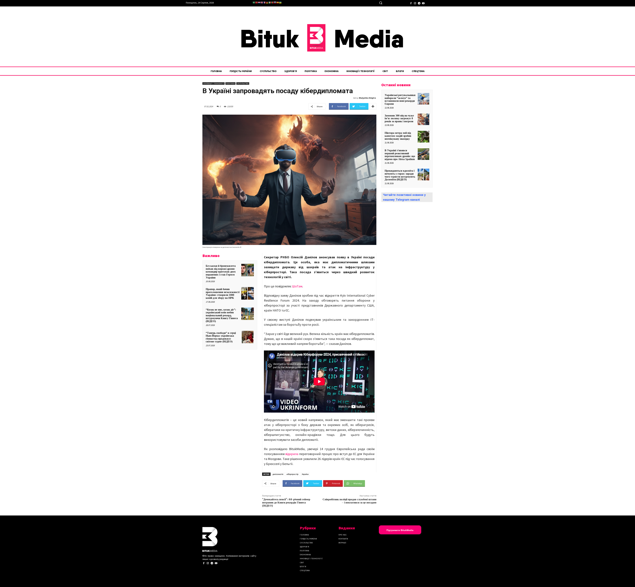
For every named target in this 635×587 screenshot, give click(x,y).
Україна (305, 474)
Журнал (342, 543)
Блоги (303, 566)
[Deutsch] (267, 2)
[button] (380, 3)
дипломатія (278, 474)
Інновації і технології (213, 83)
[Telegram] (419, 3)
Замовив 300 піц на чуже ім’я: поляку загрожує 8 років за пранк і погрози (399, 118)
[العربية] (254, 2)
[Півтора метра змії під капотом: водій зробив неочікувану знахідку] (423, 136)
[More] (372, 106)
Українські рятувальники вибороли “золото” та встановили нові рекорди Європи (400, 99)
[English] (261, 2)
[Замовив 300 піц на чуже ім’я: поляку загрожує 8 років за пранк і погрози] (423, 119)
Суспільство (243, 83)
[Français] (264, 2)
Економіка (305, 554)
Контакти (343, 539)
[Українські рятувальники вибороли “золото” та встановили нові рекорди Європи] (423, 99)
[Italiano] (269, 2)
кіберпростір (292, 474)
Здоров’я (304, 547)
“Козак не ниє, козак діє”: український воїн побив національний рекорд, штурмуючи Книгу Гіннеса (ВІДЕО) (222, 315)
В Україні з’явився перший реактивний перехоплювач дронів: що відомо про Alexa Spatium (400, 155)
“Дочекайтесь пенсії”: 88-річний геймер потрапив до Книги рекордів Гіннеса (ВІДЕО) (286, 502)
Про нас (343, 535)
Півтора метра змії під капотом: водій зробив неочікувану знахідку (398, 135)
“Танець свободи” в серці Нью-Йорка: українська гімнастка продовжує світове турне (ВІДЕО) (221, 337)
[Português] (272, 2)
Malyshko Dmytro (367, 98)
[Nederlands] (259, 2)
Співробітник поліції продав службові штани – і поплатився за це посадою (349, 501)
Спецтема (305, 570)
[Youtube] (423, 3)
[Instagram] (415, 3)
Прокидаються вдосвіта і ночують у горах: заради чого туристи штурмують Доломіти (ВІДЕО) (400, 175)
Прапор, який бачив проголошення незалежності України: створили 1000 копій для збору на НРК (222, 293)
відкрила (292, 454)
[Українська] (280, 2)
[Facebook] (411, 3)
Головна (304, 535)
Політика (230, 83)
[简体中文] (256, 2)
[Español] (277, 2)
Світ (302, 562)
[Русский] (275, 2)
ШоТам (297, 286)
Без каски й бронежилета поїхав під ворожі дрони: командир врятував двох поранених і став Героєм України (221, 271)
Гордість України (308, 539)
